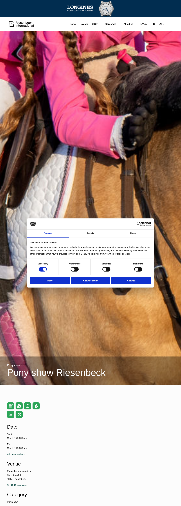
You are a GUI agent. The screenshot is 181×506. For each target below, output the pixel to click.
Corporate (110, 24)
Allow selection (90, 280)
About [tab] (133, 233)
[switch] (75, 269)
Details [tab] (90, 233)
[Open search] (154, 24)
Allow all (131, 280)
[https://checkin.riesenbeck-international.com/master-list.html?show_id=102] (36, 405)
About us (128, 24)
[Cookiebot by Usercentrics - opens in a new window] (138, 224)
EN (160, 24)
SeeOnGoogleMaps (17, 485)
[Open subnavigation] (100, 24)
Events (84, 24)
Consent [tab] (48, 233)
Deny (49, 280)
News (73, 24)
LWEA (143, 24)
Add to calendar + (16, 454)
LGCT (95, 24)
